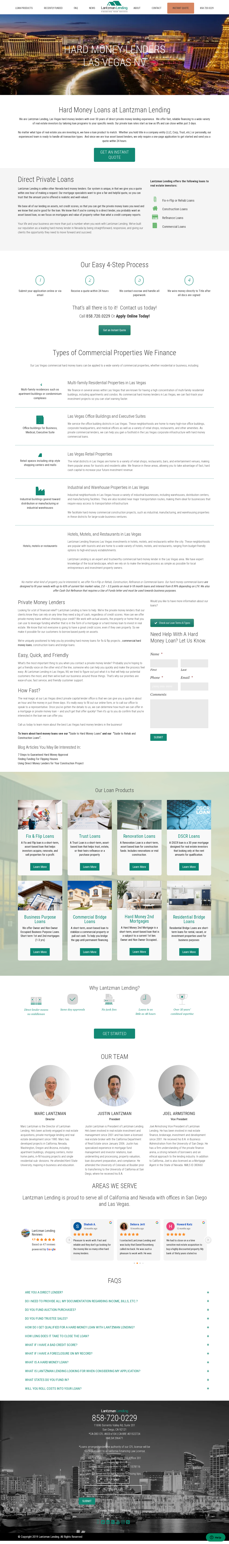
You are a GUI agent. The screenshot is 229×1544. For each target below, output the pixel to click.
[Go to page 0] (134, 1263)
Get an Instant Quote (114, 155)
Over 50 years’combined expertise (182, 1011)
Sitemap (126, 1510)
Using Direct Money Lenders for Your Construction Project (51, 763)
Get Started (114, 1033)
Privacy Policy (106, 1510)
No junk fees (109, 1009)
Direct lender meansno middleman (36, 1012)
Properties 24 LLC (141, 1224)
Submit (158, 737)
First (153, 670)
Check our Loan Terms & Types (174, 622)
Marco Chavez (92, 1224)
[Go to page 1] (137, 1263)
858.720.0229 (98, 316)
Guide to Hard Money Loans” (86, 733)
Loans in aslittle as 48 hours (146, 1011)
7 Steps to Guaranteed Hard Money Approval (43, 754)
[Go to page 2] (140, 1263)
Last (184, 670)
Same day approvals (72, 1009)
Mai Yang (182, 1224)
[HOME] (114, 6)
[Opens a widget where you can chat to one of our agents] (215, 1537)
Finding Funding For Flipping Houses (38, 759)
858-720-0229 (114, 1418)
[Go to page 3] (143, 1263)
